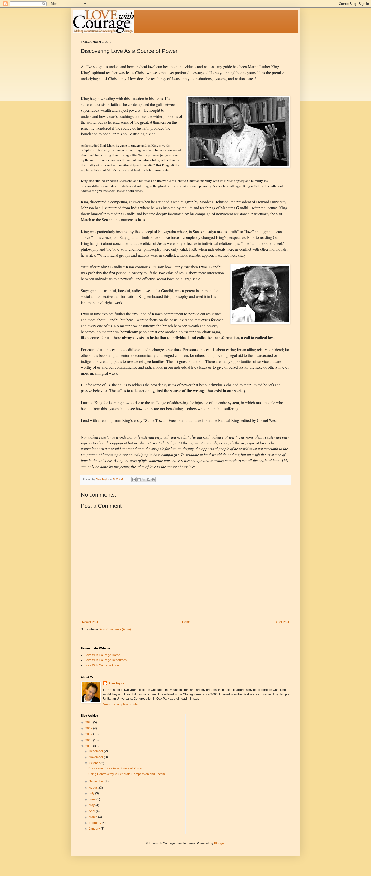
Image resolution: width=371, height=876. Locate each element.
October (94, 763)
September (97, 781)
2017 (89, 734)
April (92, 811)
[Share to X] (143, 479)
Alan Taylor (116, 683)
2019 (89, 728)
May (92, 805)
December (96, 751)
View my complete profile (120, 704)
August (94, 787)
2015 (89, 746)
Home (186, 622)
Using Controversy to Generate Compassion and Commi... (128, 774)
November (96, 757)
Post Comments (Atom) (115, 629)
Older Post (282, 622)
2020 (89, 722)
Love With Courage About (102, 665)
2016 (89, 740)
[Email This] (134, 479)
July (92, 793)
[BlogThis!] (138, 479)
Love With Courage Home (102, 655)
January (95, 829)
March (93, 817)
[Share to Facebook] (148, 479)
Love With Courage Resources (106, 660)
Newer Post (90, 622)
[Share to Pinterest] (153, 479)
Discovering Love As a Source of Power (115, 768)
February (95, 823)
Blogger (219, 843)
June (92, 799)
